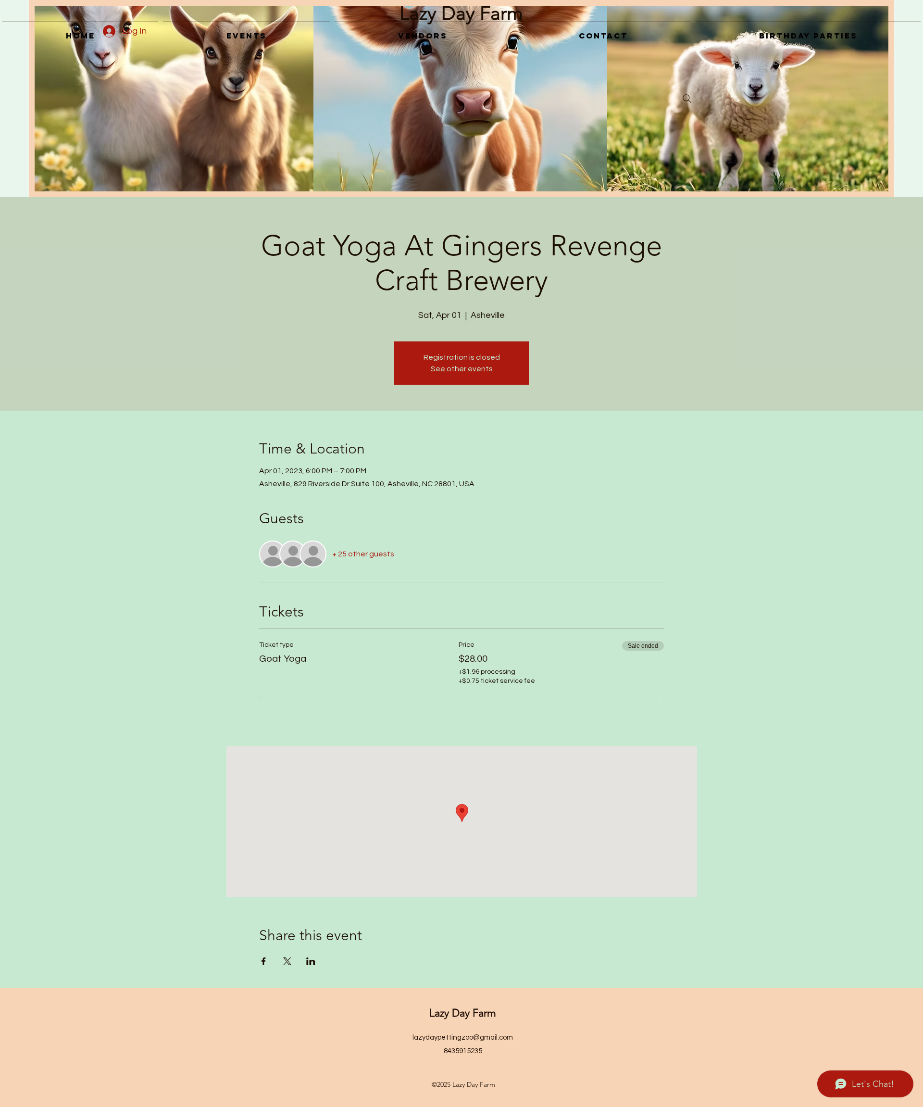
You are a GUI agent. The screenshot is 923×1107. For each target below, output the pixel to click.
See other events (462, 369)
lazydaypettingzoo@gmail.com (462, 1037)
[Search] (687, 98)
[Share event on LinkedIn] (310, 961)
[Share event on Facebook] (263, 961)
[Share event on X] (287, 961)
